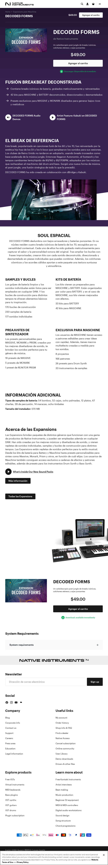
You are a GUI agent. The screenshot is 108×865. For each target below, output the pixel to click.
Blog (7, 718)
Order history (62, 723)
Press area (10, 743)
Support (9, 733)
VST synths (10, 800)
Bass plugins (11, 795)
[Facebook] (6, 702)
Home (7, 12)
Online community (65, 748)
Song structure (63, 821)
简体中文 (28, 850)
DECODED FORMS (19, 16)
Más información (17, 481)
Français (35, 850)
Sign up (95, 682)
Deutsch (21, 850)
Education (10, 748)
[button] (25, 117)
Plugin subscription (14, 815)
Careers (9, 738)
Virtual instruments (14, 785)
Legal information (14, 754)
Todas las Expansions (20, 496)
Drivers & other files (65, 764)
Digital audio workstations (69, 810)
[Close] (104, 855)
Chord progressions (65, 826)
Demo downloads (64, 759)
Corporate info (12, 723)
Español (42, 850)
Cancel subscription (66, 743)
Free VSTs (10, 779)
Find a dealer (62, 733)
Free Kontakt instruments (68, 779)
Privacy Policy (22, 862)
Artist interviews (64, 785)
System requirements (21, 645)
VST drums (10, 810)
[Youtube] (16, 702)
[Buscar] (82, 4)
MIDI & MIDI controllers (67, 805)
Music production (64, 795)
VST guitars (11, 805)
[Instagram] (11, 702)
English (8, 850)
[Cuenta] (87, 4)
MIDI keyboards (12, 790)
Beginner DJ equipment (67, 800)
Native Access (63, 738)
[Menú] (100, 4)
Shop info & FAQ (64, 728)
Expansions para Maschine (24, 12)
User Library (61, 754)
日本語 (14, 850)
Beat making (62, 790)
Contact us (10, 728)
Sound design (62, 815)
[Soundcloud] (20, 702)
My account (61, 718)
